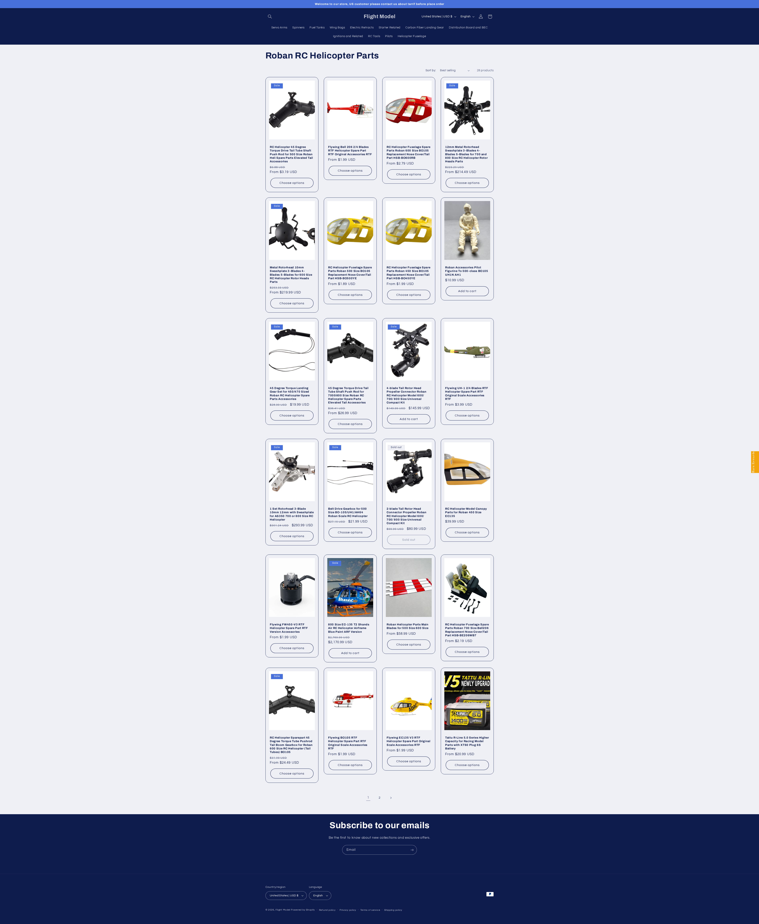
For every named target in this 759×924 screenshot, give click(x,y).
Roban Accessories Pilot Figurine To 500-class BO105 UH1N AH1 (466, 271)
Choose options (291, 182)
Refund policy (327, 910)
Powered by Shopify (303, 910)
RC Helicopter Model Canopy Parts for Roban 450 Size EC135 (466, 512)
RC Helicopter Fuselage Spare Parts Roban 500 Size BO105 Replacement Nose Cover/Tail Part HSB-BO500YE (350, 273)
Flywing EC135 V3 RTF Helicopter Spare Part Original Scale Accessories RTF (408, 741)
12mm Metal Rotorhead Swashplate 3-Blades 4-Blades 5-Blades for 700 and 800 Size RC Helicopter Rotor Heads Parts (466, 154)
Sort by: (431, 70)
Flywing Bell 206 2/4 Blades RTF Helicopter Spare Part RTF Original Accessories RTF (350, 150)
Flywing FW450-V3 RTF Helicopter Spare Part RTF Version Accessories (289, 628)
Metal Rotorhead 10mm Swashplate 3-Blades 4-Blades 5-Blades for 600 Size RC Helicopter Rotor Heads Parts (291, 275)
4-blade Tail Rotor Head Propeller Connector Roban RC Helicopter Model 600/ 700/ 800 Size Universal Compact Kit (407, 395)
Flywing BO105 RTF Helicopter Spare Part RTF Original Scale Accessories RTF (347, 743)
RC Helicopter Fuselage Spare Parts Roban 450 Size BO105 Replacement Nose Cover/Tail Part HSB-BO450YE (408, 273)
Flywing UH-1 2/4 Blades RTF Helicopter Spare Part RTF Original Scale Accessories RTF (466, 393)
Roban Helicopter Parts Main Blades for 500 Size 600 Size (408, 626)
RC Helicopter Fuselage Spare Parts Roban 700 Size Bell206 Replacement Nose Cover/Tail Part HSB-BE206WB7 (467, 630)
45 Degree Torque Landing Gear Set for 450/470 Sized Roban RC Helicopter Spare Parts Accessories (290, 393)
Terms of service (370, 910)
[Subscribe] (412, 850)
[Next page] (390, 797)
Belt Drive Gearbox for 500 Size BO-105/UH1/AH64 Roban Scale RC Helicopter (348, 512)
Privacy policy (348, 910)
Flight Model (283, 910)
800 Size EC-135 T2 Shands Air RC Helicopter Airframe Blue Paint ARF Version (348, 628)
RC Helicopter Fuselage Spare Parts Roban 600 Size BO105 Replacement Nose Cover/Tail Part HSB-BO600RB (408, 152)
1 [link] (368, 797)
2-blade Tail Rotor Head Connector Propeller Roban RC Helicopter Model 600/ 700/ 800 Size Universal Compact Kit (407, 516)
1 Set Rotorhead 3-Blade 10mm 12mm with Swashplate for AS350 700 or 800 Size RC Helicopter (292, 514)
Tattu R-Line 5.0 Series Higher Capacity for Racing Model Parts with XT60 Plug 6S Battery (467, 743)
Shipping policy (393, 910)
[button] (270, 16)
